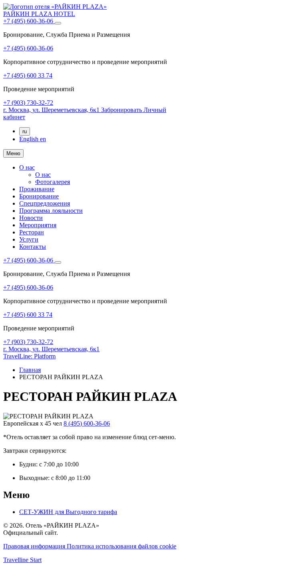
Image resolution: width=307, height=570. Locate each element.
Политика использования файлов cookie (121, 546)
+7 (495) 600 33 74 (27, 75)
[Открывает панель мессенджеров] (58, 23)
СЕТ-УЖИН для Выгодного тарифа (68, 511)
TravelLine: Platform (29, 356)
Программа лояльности (51, 210)
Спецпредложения (44, 203)
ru (24, 131)
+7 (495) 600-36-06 (29, 21)
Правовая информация (35, 546)
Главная (30, 369)
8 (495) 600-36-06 (87, 423)
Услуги (28, 239)
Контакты (32, 246)
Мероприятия (37, 225)
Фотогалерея (52, 181)
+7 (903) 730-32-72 (28, 102)
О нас (27, 167)
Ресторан (31, 232)
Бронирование (39, 196)
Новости (31, 217)
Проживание (36, 189)
